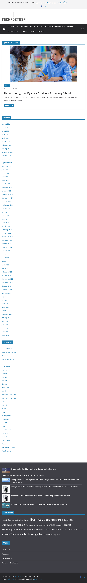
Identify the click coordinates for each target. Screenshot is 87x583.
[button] (17, 26)
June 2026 (5, 131)
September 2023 (7, 247)
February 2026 (7, 145)
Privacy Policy (7, 558)
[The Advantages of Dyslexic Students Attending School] (43, 64)
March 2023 (6, 268)
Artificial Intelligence (9, 352)
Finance (41, 32)
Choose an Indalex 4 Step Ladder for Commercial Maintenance (33, 469)
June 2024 (5, 216)
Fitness (4, 377)
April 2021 (5, 335)
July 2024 (5, 212)
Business (24, 27)
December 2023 (7, 237)
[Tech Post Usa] (4, 29)
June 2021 (5, 328)
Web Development (8, 447)
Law (3, 402)
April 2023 (5, 265)
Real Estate (6, 419)
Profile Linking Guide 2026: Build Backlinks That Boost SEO (23, 475)
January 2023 (6, 275)
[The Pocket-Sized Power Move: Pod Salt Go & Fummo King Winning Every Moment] (6, 498)
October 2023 (6, 244)
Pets (3, 412)
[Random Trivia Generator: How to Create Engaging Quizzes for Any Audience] (6, 505)
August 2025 (6, 166)
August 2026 (6, 124)
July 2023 (5, 254)
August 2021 (6, 321)
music (4, 409)
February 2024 (7, 230)
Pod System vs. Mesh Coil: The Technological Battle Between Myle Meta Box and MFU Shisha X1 (54, 3)
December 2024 (7, 194)
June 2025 (5, 173)
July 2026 (5, 127)
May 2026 (5, 135)
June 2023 (5, 258)
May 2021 (5, 332)
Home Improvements (56, 27)
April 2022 (5, 307)
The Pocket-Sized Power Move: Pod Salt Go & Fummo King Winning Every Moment (40, 496)
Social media (6, 430)
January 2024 (6, 233)
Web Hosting (6, 451)
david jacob (23, 89)
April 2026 (5, 138)
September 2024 (7, 205)
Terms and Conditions (10, 563)
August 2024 (6, 208)
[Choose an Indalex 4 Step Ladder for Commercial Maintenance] (6, 470)
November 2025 (7, 156)
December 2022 (7, 279)
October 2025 (6, 159)
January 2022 (6, 318)
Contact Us (6, 549)
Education (34, 27)
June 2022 (5, 300)
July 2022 (5, 297)
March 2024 (6, 226)
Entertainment (7, 366)
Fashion (4, 370)
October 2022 (6, 286)
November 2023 (7, 240)
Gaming (33, 32)
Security (4, 423)
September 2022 (7, 290)
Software (5, 433)
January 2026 (6, 149)
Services (5, 426)
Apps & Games (7, 349)
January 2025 (6, 191)
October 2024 (6, 201)
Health (43, 27)
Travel (25, 32)
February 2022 (7, 314)
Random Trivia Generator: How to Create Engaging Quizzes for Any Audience (39, 504)
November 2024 (7, 198)
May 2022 (5, 304)
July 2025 (5, 170)
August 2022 (6, 293)
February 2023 (7, 272)
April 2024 (5, 223)
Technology (13, 32)
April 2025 (5, 180)
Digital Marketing (8, 359)
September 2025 (7, 163)
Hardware (5, 387)
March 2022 (6, 311)
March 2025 (6, 184)
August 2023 (6, 251)
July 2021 (5, 325)
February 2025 (7, 187)
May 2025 (5, 177)
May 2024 (5, 219)
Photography (6, 416)
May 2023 (5, 261)
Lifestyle (70, 27)
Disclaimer (5, 554)
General (7, 85)
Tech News (12, 27)
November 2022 (7, 282)
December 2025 (7, 152)
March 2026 (6, 142)
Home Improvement (9, 395)
